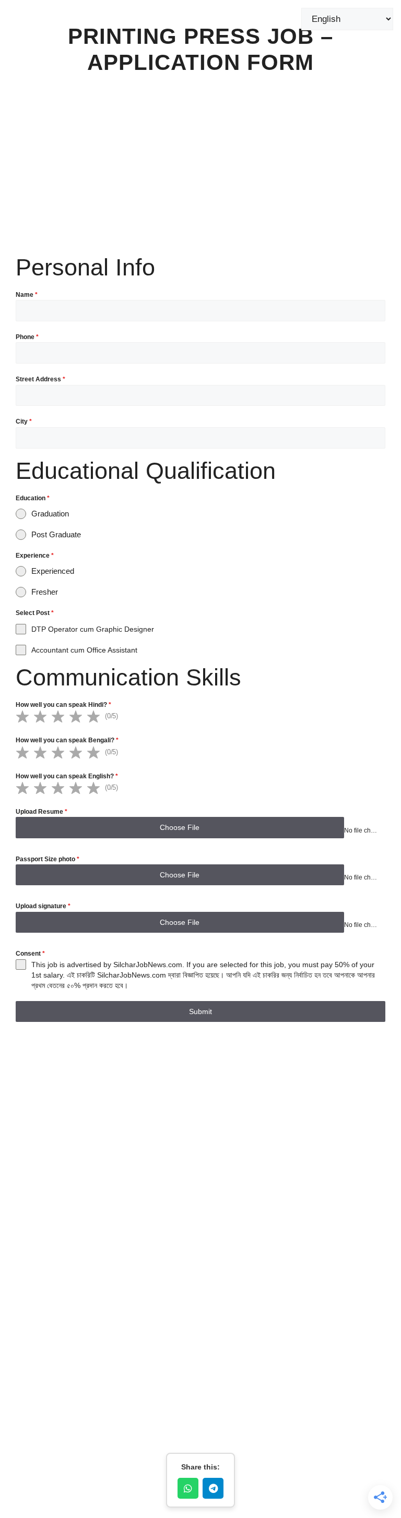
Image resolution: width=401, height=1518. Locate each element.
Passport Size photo (47, 859)
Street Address (40, 379)
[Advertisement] (200, 167)
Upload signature (43, 906)
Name (27, 294)
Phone (27, 337)
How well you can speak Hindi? (63, 704)
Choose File (179, 827)
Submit (200, 1011)
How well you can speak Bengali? (67, 740)
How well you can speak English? (67, 776)
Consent (30, 953)
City (24, 421)
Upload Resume (41, 811)
